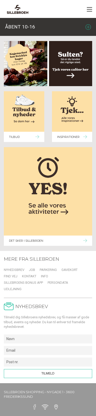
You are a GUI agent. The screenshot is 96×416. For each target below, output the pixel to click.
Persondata (58, 283)
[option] (48, 63)
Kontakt (29, 276)
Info (44, 276)
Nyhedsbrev (14, 270)
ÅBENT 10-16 (20, 27)
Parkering (48, 270)
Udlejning (13, 289)
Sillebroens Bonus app (23, 283)
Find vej (10, 276)
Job (32, 270)
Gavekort (69, 270)
